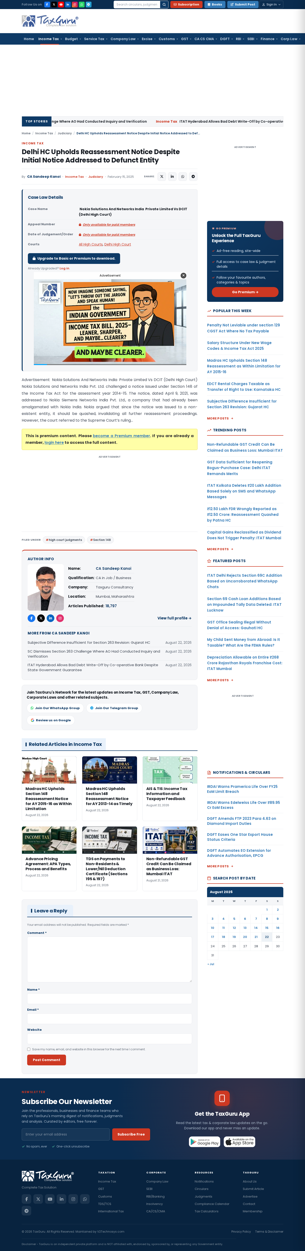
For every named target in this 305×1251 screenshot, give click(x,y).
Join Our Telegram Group (116, 708)
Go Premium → (245, 292)
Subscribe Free (131, 1134)
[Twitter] (41, 618)
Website (34, 1029)
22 (267, 937)
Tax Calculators (207, 1211)
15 (267, 928)
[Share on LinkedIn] (172, 176)
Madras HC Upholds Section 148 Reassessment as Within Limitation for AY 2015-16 (243, 366)
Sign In (271, 4)
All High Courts (91, 244)
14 (256, 928)
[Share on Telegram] (193, 176)
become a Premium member (121, 436)
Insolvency (154, 1204)
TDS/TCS (104, 1204)
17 (212, 937)
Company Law (123, 39)
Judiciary (65, 133)
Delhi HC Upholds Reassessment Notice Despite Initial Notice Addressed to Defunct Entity (101, 156)
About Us (250, 1181)
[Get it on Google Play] (205, 1141)
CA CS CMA (204, 39)
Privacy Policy (241, 1232)
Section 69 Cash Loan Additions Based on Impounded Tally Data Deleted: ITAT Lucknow (244, 604)
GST (184, 39)
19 (234, 937)
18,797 (111, 605)
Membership (253, 1211)
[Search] (164, 4)
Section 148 (102, 540)
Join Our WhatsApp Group (57, 708)
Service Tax (94, 39)
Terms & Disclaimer (269, 1232)
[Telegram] (89, 4)
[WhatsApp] (82, 4)
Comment (37, 933)
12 (234, 928)
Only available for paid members (109, 224)
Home (29, 39)
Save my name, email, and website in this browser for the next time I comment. (89, 1049)
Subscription (188, 4)
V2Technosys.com (110, 1232)
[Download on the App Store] (240, 1141)
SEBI (250, 39)
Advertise (250, 1196)
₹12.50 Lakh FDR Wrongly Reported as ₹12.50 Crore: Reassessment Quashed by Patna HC (243, 514)
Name (33, 989)
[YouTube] (61, 4)
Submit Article (253, 1189)
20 (245, 937)
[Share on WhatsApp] (182, 176)
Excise (147, 39)
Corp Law (289, 39)
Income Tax (48, 39)
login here (54, 442)
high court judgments (65, 540)
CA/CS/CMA (155, 1211)
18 (223, 937)
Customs (167, 39)
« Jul (211, 964)
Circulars (201, 1189)
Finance (268, 39)
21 (256, 937)
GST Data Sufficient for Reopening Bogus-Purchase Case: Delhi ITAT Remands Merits (239, 468)
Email (33, 1009)
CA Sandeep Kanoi (44, 176)
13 (245, 928)
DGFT (225, 39)
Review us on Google (53, 720)
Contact (249, 1204)
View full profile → (175, 618)
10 (212, 928)
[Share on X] (162, 176)
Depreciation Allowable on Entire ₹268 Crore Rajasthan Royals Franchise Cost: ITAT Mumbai (244, 663)
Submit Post (245, 4)
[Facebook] (47, 4)
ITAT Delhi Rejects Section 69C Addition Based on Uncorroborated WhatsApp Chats (244, 581)
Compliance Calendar (212, 1204)
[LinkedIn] (68, 4)
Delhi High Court (117, 244)
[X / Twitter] (54, 4)
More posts (218, 418)
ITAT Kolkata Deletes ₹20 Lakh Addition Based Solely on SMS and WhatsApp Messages (244, 491)
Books (217, 4)
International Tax (111, 1211)
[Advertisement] (152, 80)
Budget (71, 39)
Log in (64, 268)
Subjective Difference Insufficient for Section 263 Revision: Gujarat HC (89, 642)
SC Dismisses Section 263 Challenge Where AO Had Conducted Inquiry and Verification (94, 654)
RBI (238, 39)
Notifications (204, 1181)
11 (223, 928)
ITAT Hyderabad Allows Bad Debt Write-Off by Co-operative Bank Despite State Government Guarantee (93, 667)
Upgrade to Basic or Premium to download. (76, 258)
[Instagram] (75, 4)
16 (278, 928)
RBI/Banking (155, 1196)
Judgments (203, 1196)
